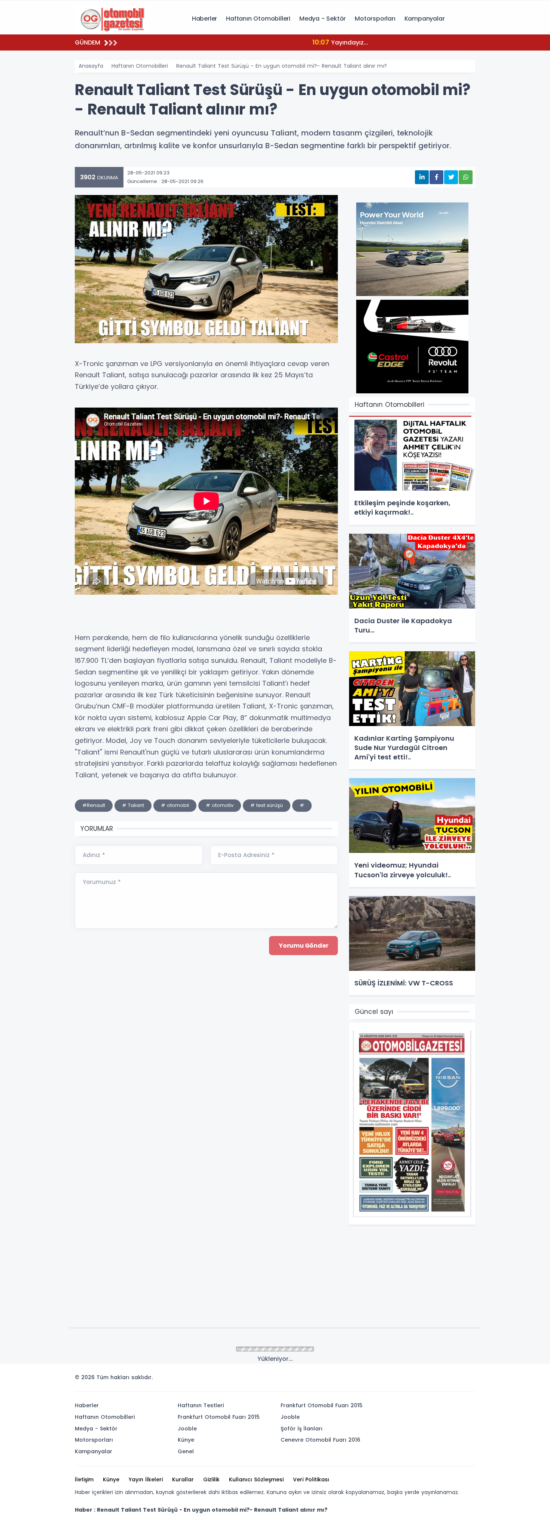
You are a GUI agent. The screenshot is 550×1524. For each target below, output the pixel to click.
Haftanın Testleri (201, 1405)
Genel (186, 1451)
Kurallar (183, 1479)
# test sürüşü (266, 805)
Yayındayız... (173, 42)
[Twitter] (422, 1379)
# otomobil (175, 805)
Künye (186, 1440)
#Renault (93, 805)
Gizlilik (211, 1479)
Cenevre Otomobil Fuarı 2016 (320, 1440)
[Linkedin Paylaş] (422, 177)
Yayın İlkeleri (146, 1479)
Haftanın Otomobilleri (258, 18)
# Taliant (133, 805)
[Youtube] (456, 1379)
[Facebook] (433, 1379)
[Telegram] (467, 1379)
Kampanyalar (424, 18)
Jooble (187, 1428)
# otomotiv (219, 805)
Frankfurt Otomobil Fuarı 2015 (219, 1417)
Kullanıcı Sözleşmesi (256, 1479)
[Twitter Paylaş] (451, 177)
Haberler (204, 18)
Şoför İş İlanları (302, 1428)
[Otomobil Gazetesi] (112, 18)
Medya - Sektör (322, 18)
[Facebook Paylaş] (436, 177)
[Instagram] (444, 1379)
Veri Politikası (311, 1479)
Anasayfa (91, 66)
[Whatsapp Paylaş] (466, 177)
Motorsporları (375, 18)
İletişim (84, 1479)
